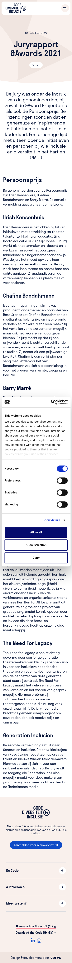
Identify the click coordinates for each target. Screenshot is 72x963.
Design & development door (30, 958)
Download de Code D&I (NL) (34, 926)
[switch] (62, 480)
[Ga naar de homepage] (16, 8)
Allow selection (36, 545)
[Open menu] (65, 8)
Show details (51, 520)
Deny (35, 557)
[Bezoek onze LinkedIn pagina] (33, 940)
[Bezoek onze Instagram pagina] (39, 940)
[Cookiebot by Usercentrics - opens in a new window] (51, 401)
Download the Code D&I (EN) (34, 932)
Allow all (36, 532)
